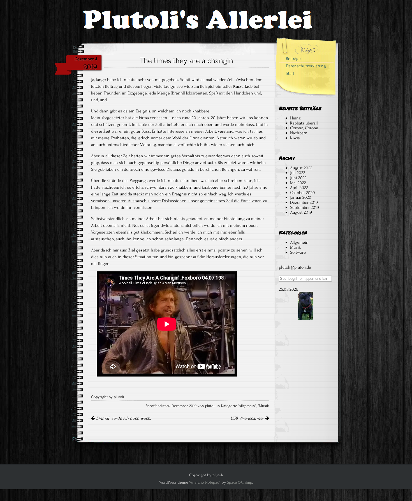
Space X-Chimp (239, 482)
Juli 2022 (297, 172)
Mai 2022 (298, 182)
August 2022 (301, 167)
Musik (264, 406)
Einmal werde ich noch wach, (123, 418)
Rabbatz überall (304, 123)
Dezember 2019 (304, 202)
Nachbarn (298, 132)
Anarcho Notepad (204, 482)
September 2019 (304, 207)
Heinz (295, 118)
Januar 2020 (300, 197)
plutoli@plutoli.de (295, 267)
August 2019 (301, 212)
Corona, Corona (304, 127)
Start (290, 73)
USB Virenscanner (247, 418)
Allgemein (247, 406)
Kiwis (295, 137)
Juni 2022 (298, 177)
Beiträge (293, 58)
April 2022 (299, 187)
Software (298, 252)
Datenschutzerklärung (306, 65)
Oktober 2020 (302, 192)
